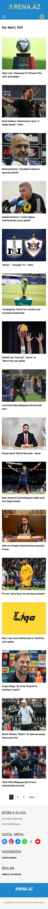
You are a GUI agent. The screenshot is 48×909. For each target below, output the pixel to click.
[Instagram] (11, 841)
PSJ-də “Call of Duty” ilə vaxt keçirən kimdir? (23, 593)
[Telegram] (17, 841)
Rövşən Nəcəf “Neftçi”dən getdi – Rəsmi (21, 453)
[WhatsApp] (24, 841)
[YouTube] (37, 841)
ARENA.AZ (24, 888)
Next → (33, 797)
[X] (31, 841)
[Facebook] (4, 841)
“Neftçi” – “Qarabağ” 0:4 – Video (17, 265)
